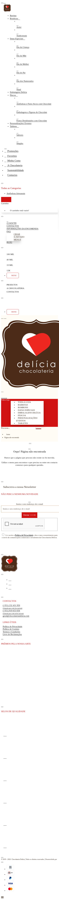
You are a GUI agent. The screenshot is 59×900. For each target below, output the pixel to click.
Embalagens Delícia (29, 413)
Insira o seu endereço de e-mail (29, 504)
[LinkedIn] (10, 588)
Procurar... (5, 428)
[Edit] (5, 3)
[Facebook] (10, 579)
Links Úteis (9, 622)
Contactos (9, 601)
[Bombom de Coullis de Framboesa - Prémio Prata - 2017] (10, 701)
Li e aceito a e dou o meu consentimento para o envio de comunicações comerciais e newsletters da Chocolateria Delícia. (29, 536)
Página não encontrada (11, 437)
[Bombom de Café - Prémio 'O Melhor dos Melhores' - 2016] (10, 664)
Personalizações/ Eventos (27, 419)
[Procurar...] (4, 398)
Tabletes (23, 423)
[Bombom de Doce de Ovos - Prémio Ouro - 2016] (10, 682)
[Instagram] (10, 584)
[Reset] (6, 199)
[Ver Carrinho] (2, 394)
